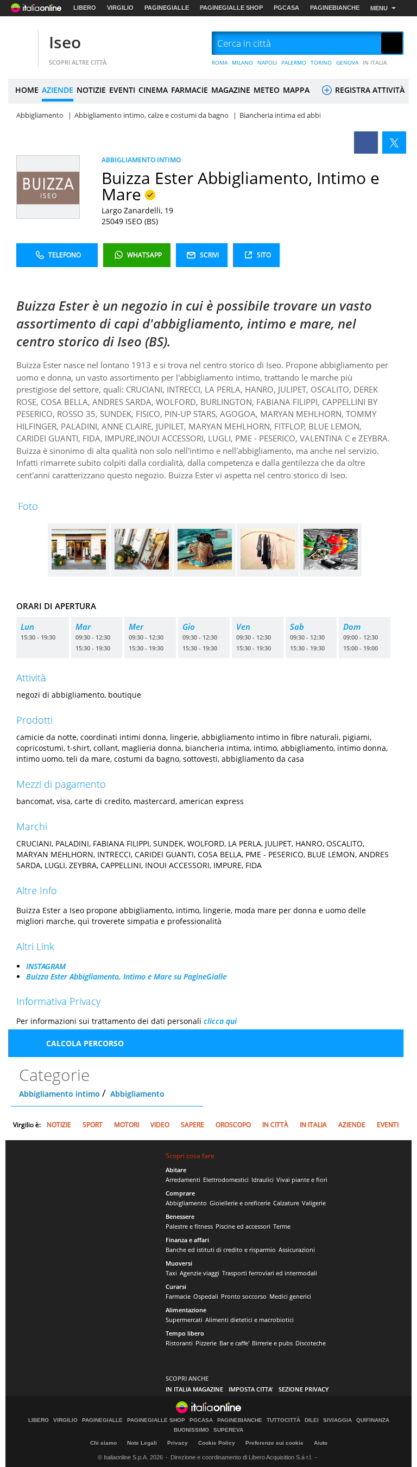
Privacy (177, 1443)
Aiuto (320, 1443)
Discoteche (310, 1343)
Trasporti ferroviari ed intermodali (269, 1273)
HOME (27, 90)
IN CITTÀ (275, 1124)
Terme (281, 1226)
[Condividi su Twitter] (394, 142)
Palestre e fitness (189, 1226)
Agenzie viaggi (199, 1273)
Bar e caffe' (234, 1343)
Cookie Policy (216, 1443)
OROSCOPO (233, 1124)
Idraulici (262, 1179)
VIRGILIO (120, 7)
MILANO (242, 62)
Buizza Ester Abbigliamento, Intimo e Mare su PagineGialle (126, 976)
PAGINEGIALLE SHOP (231, 7)
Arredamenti (183, 1179)
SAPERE (192, 1124)
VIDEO (159, 1124)
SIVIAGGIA (337, 1420)
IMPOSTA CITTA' (251, 1389)
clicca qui (220, 1021)
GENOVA (347, 62)
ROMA (220, 62)
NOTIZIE (91, 90)
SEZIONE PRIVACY (304, 1389)
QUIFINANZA (372, 1420)
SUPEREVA (228, 1430)
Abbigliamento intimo (59, 1094)
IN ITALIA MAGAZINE (194, 1389)
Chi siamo (103, 1443)
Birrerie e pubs (272, 1343)
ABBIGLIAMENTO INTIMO (141, 160)
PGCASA (286, 7)
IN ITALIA (375, 62)
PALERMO (293, 62)
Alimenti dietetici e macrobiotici (249, 1320)
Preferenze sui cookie (274, 1443)
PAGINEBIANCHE (334, 7)
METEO (267, 90)
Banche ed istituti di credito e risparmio (221, 1249)
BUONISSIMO (191, 1430)
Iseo (65, 42)
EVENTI (122, 90)
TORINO (321, 62)
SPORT (93, 1124)
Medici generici (290, 1296)
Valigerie (314, 1203)
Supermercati (184, 1320)
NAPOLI (267, 62)
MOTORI (126, 1124)
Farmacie (178, 1296)
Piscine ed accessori (243, 1226)
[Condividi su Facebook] (366, 142)
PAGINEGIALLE (166, 7)
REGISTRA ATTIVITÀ (369, 90)
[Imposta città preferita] (21, 43)
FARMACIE (189, 90)
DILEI (312, 1420)
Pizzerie (206, 1343)
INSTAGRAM (46, 966)
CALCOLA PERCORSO (85, 1043)
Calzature (286, 1203)
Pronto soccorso (244, 1296)
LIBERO (84, 7)
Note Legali (142, 1443)
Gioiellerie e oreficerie (240, 1203)
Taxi (171, 1273)
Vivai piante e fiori (301, 1179)
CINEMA (153, 90)
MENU (379, 8)
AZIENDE (57, 90)
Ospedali (205, 1296)
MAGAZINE (230, 90)
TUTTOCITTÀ (283, 1420)
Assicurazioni (297, 1249)
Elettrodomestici (226, 1179)
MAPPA (296, 90)
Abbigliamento (137, 1094)
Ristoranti (179, 1343)
